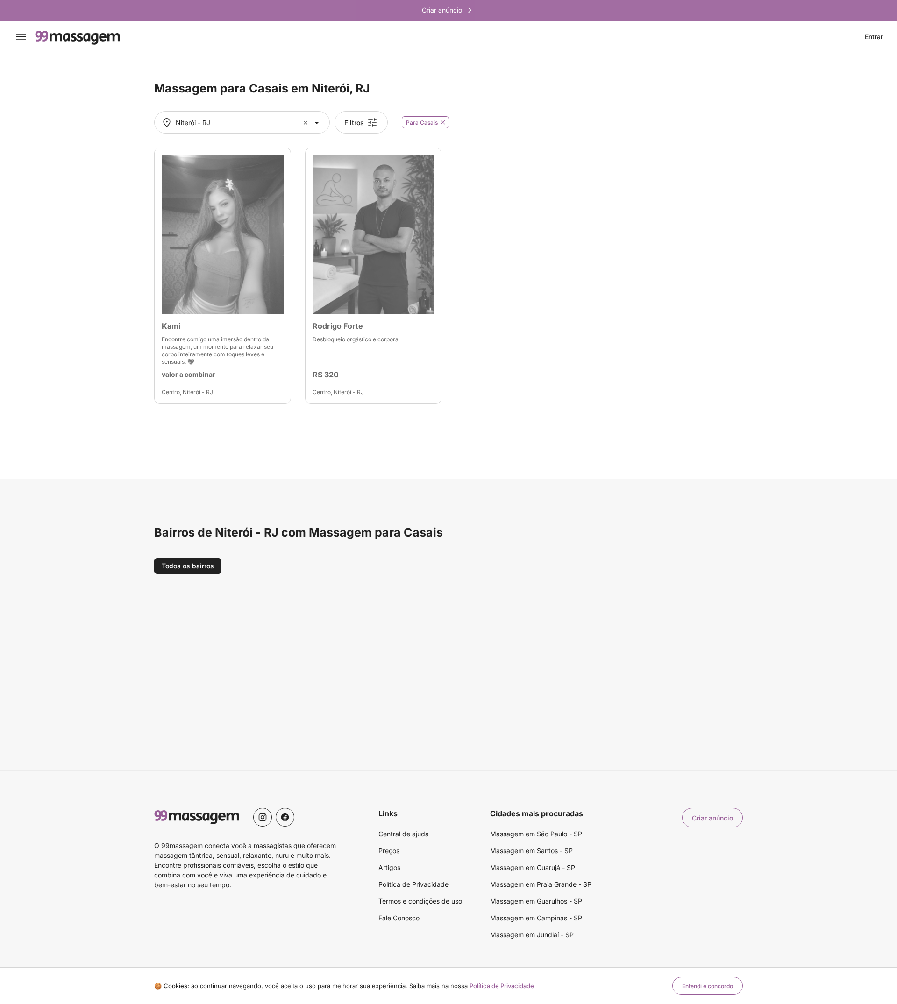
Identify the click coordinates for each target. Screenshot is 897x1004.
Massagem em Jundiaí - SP (532, 935)
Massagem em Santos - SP (531, 851)
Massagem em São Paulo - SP (536, 834)
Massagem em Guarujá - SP (532, 867)
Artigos (389, 867)
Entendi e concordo (707, 986)
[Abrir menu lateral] (21, 37)
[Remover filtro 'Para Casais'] (443, 122)
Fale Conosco (399, 918)
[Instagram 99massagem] (262, 817)
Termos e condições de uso (420, 901)
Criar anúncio (712, 818)
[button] (307, 122)
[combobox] (241, 123)
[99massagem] (77, 37)
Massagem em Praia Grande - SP (540, 884)
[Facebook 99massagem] (285, 817)
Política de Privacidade (413, 884)
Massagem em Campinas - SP (536, 918)
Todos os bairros (188, 566)
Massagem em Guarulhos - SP (536, 901)
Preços (388, 851)
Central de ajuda (403, 834)
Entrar (874, 37)
